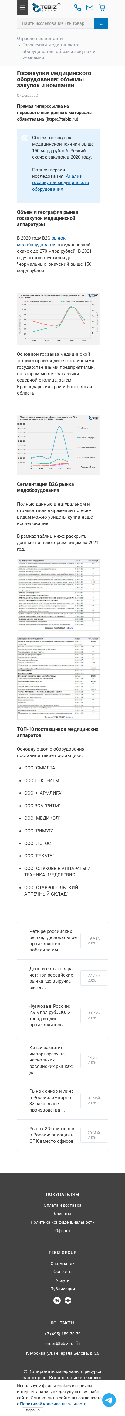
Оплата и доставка (63, 1205)
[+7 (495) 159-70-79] (78, 8)
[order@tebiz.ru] (90, 8)
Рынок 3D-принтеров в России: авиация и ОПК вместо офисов (51, 1135)
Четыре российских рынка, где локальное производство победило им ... (53, 941)
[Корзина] (102, 8)
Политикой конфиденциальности (53, 1403)
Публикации (62, 1289)
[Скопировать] (78, 1343)
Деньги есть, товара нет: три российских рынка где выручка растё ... (51, 978)
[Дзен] (68, 1300)
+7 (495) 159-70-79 (62, 1333)
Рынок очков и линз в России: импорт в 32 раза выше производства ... (51, 1100)
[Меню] (22, 7)
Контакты (62, 1272)
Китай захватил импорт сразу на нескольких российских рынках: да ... (51, 1060)
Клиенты (62, 1213)
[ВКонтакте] (57, 1300)
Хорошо (33, 1410)
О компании (63, 1263)
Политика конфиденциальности (63, 1222)
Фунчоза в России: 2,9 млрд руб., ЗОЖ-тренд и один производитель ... (49, 1016)
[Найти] (101, 23)
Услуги (62, 1280)
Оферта (62, 1230)
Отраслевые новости (40, 38)
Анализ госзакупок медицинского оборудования (60, 182)
